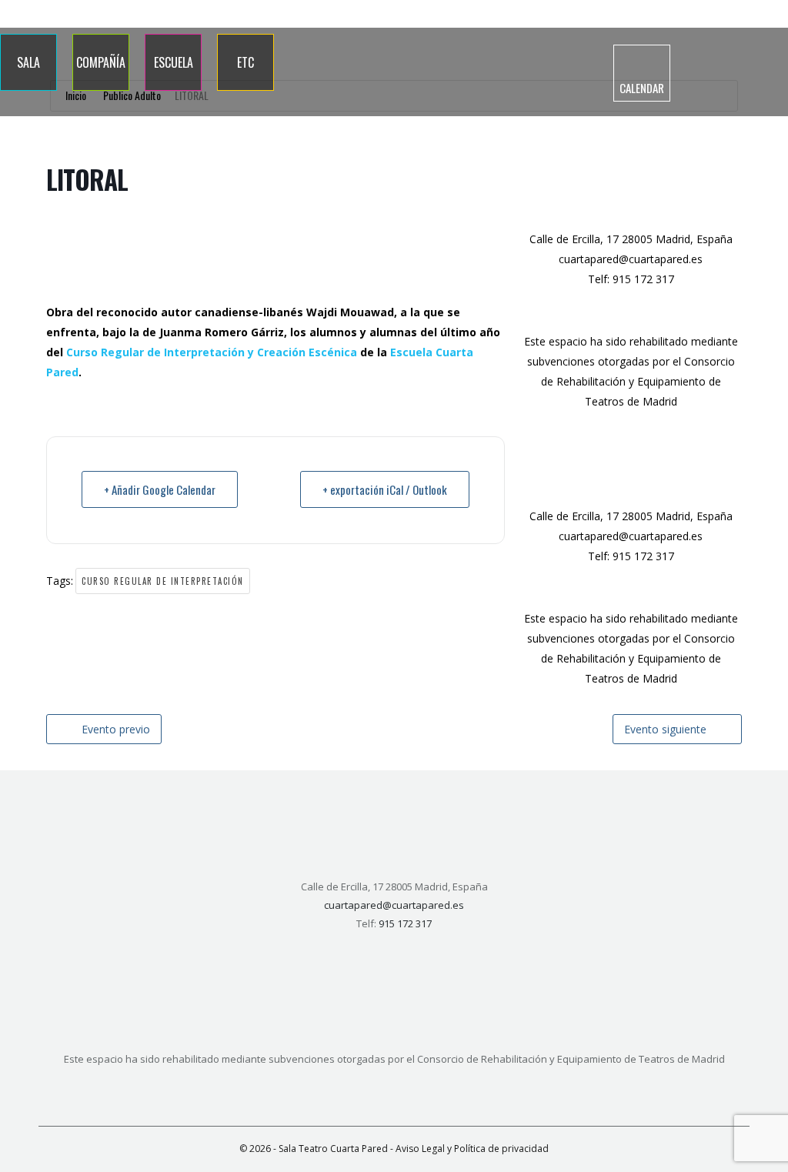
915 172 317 (641, 14)
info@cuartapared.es (732, 14)
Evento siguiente (665, 729)
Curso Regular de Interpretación (163, 581)
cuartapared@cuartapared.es (631, 259)
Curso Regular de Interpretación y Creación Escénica (211, 352)
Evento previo (116, 729)
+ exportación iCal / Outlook (384, 489)
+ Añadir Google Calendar (159, 489)
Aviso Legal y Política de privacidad (472, 1148)
